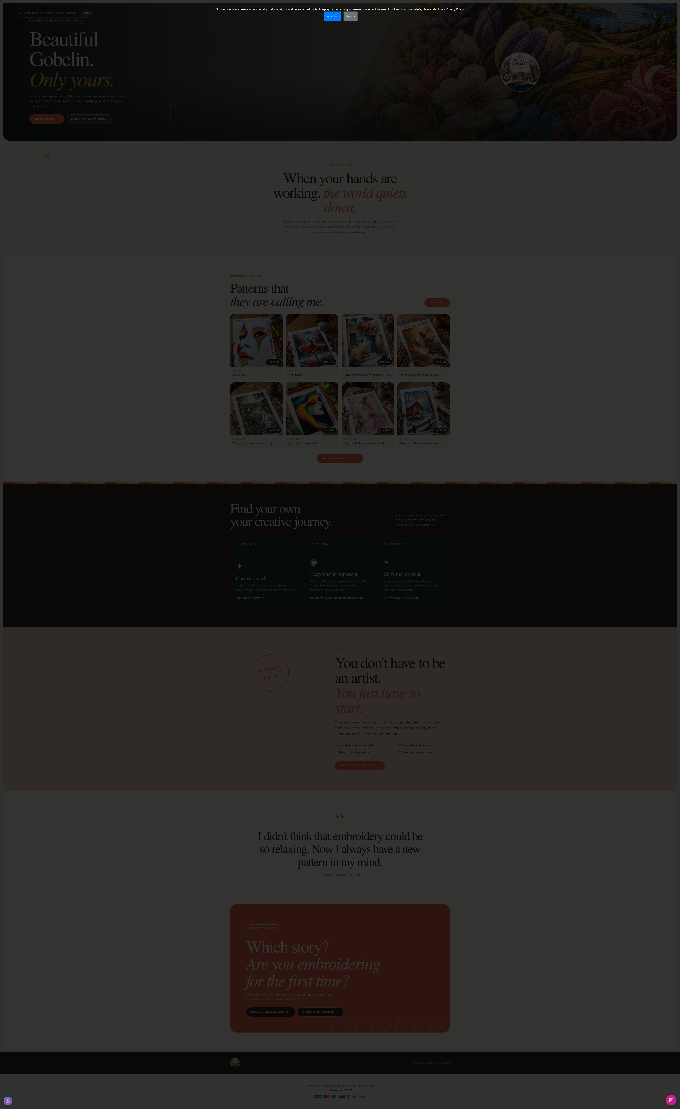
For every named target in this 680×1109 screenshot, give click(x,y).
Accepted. (332, 16)
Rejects (350, 16)
